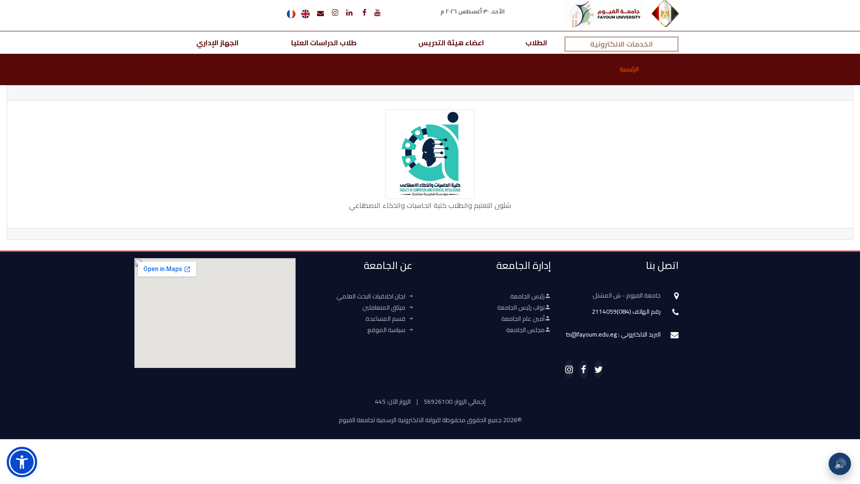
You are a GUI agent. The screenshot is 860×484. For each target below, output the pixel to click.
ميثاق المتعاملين (383, 307)
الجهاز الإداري (217, 42)
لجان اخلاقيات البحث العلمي (370, 296)
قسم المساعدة (385, 318)
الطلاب (536, 42)
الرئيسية (629, 69)
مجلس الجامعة (525, 330)
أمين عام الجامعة (523, 318)
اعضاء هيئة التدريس (451, 42)
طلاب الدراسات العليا (324, 42)
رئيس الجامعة (527, 296)
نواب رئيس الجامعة (521, 307)
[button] (22, 462)
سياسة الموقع (386, 330)
